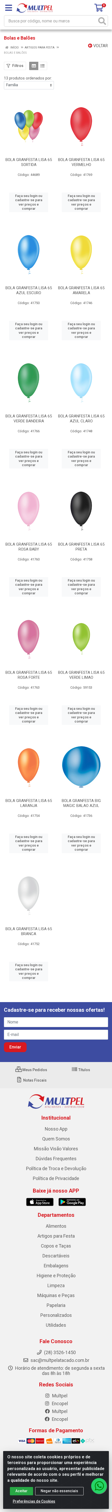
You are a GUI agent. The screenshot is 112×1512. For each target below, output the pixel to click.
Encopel (59, 1403)
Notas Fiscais (34, 1080)
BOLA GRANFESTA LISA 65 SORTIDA (28, 162)
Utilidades (56, 1325)
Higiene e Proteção (56, 1275)
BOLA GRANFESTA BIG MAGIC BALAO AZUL (81, 803)
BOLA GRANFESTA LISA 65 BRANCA (28, 931)
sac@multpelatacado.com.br (59, 1360)
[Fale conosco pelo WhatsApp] (99, 1486)
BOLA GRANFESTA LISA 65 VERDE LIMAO (81, 675)
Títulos (84, 1070)
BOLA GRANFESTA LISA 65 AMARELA (81, 290)
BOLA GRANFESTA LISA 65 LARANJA (28, 803)
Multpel (59, 1395)
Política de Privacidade (56, 1178)
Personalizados (56, 1315)
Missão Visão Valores (56, 1148)
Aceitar (21, 1491)
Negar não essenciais (59, 1491)
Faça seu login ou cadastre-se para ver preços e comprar (28, 202)
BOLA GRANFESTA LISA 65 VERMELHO (81, 162)
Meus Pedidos (34, 1070)
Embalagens (56, 1265)
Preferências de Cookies (34, 1501)
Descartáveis (56, 1255)
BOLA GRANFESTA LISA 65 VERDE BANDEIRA (28, 418)
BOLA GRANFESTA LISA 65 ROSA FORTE (28, 675)
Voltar (100, 45)
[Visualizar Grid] (33, 66)
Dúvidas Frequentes (56, 1158)
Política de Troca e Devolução (56, 1168)
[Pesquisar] (102, 21)
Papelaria (56, 1305)
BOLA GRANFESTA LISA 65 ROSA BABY (28, 547)
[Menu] (8, 8)
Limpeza (56, 1285)
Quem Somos (56, 1138)
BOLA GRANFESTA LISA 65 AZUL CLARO (81, 418)
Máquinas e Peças (56, 1295)
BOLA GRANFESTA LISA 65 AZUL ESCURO (28, 290)
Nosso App (56, 1129)
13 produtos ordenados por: (28, 78)
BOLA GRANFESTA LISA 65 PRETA (81, 547)
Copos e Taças (56, 1246)
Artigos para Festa (56, 1236)
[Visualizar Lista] (42, 66)
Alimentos (56, 1226)
